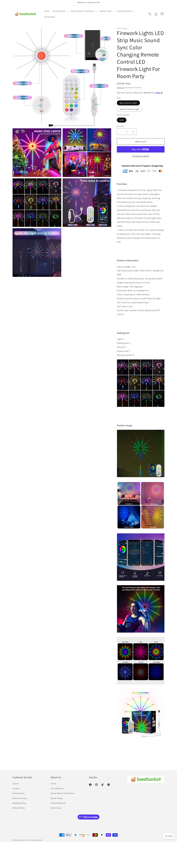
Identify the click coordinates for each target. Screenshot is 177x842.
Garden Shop (57, 798)
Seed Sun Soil (23, 840)
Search (15, 783)
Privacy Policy (18, 793)
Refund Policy (18, 808)
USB (121, 120)
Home (53, 783)
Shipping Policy (19, 803)
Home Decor (56, 808)
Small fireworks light (130, 109)
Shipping (120, 87)
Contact (15, 788)
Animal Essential (58, 803)
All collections (57, 788)
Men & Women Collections (62, 793)
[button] (60, 11)
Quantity (120, 126)
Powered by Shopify (35, 840)
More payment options (140, 156)
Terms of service (19, 798)
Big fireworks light (128, 103)
